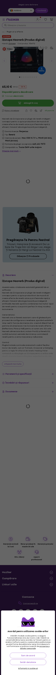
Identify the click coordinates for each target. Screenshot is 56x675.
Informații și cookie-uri (28, 668)
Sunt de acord (28, 655)
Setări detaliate (28, 662)
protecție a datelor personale (34, 647)
